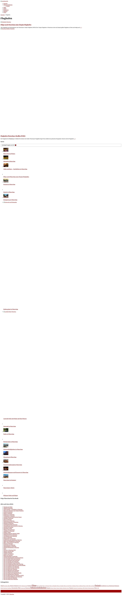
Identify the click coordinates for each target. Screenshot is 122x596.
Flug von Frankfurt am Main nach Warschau (13, 564)
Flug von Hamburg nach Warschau (11, 566)
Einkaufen (16, 585)
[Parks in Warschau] (5, 431)
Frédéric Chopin (7, 532)
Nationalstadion (15, 588)
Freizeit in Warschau (9, 184)
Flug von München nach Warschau (11, 570)
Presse (4, 12)
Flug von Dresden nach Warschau (10, 561)
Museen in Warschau (8, 543)
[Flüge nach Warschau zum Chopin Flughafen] (5, 174)
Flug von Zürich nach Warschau (10, 579)
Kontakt (5, 591)
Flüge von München (79, 585)
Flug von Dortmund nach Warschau (11, 560)
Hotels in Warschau (9, 192)
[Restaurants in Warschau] (5, 439)
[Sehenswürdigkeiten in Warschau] (5, 447)
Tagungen (71, 588)
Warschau (12, 594)
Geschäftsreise (104, 585)
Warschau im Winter (9, 153)
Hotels (4, 8)
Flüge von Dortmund (46, 585)
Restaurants (6, 10)
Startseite (5, 3)
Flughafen (29, 585)
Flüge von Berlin (39, 585)
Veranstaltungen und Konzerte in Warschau (15, 472)
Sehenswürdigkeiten (7, 4)
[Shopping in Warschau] (5, 454)
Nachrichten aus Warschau (9, 545)
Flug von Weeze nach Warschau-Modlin (12, 573)
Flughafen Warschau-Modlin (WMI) (13, 136)
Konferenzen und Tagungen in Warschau (12, 540)
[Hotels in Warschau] (5, 189)
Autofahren (6, 585)
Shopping (48, 588)
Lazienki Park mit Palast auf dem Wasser (15, 418)
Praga (4, 548)
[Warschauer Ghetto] (5, 485)
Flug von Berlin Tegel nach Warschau (11, 559)
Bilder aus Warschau (8, 555)
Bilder (9, 585)
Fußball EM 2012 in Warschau (10, 534)
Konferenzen (111, 585)
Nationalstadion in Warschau (9, 546)
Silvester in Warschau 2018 (9, 550)
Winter (95, 588)
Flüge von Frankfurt (60, 585)
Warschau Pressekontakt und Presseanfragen (13, 557)
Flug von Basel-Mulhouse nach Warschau (12, 576)
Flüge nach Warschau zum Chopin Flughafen (16, 25)
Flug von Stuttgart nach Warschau (10, 571)
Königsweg (117, 585)
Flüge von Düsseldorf (53, 585)
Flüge (4, 7)
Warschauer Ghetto (8, 488)
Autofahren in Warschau (8, 531)
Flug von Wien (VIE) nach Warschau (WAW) (13, 575)
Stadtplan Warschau (7, 552)
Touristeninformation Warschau (12, 464)
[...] (81, 27)
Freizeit (8, 6)
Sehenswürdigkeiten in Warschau (13, 449)
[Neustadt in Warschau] (5, 423)
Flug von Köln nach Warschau (10, 569)
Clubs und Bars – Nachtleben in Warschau (15, 169)
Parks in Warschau (8, 434)
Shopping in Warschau (9, 457)
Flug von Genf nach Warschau (10, 578)
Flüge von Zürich (91, 585)
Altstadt (2, 585)
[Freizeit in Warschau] (5, 182)
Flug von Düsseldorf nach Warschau (11, 562)
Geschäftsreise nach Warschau (10, 536)
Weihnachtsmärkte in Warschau (10, 556)
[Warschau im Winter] (5, 151)
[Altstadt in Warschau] (5, 158)
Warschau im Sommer (9, 480)
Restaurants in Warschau (10, 441)
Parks (19, 588)
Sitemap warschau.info (8, 551)
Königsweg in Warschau (10, 200)
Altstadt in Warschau (9, 161)
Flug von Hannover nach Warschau (11, 567)
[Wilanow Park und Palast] (5, 493)
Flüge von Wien (85, 585)
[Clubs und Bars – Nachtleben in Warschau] (5, 166)
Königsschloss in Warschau (9, 538)
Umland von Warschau (8, 553)
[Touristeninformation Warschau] (5, 462)
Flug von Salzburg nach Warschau (11, 574)
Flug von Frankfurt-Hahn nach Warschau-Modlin (14, 565)
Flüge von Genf (66, 585)
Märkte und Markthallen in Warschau (11, 541)
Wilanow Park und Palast (10, 495)
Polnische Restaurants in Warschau (11, 547)
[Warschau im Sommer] (5, 477)
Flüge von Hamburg (72, 585)
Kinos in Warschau (7, 537)
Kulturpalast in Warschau (10, 309)
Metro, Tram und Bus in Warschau (11, 542)
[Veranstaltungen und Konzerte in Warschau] (5, 470)
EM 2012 (19, 585)
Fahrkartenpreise (24, 585)
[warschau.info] (61, 1)
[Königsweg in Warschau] (5, 197)
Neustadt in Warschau (9, 426)
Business (5, 11)
